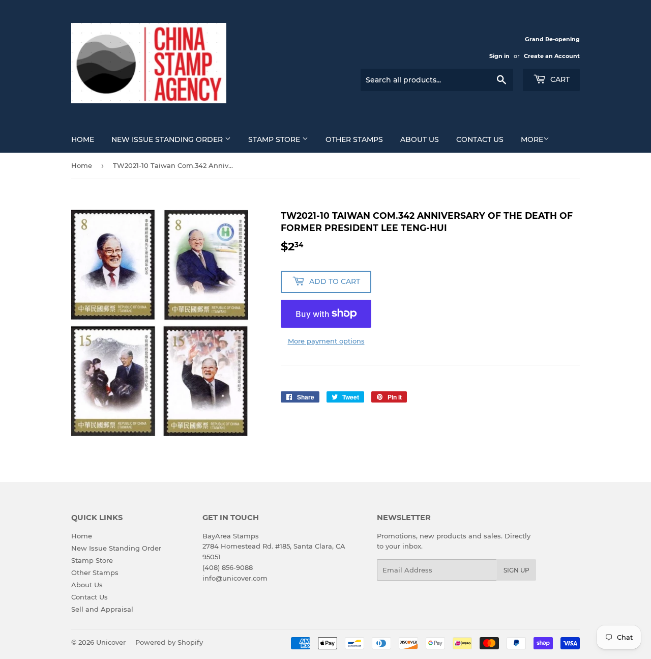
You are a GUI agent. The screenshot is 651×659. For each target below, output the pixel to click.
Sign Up (516, 570)
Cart (559, 79)
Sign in (499, 56)
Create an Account (552, 56)
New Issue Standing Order (168, 139)
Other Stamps (354, 139)
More (532, 139)
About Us (419, 139)
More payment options (326, 341)
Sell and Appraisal (102, 609)
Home (82, 139)
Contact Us (480, 139)
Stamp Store (275, 139)
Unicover (111, 642)
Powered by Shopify (169, 642)
